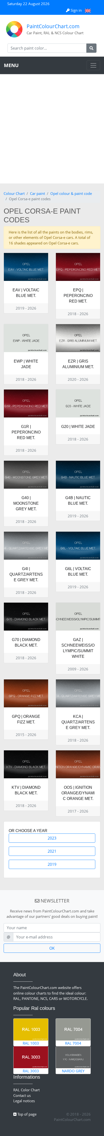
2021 (52, 851)
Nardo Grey (73, 1070)
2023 (52, 838)
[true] (91, 48)
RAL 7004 (73, 1043)
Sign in (76, 10)
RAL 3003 (31, 1070)
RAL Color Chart (26, 1089)
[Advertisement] (52, 129)
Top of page (26, 1114)
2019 (52, 864)
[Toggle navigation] (93, 65)
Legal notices (24, 1100)
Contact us (22, 1095)
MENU (11, 65)
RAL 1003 (31, 1043)
